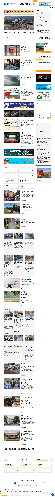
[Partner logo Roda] (31, 485)
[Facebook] (50, 7)
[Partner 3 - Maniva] (15, 483)
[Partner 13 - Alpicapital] (19, 485)
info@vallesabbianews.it (40, 491)
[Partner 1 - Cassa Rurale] (6, 483)
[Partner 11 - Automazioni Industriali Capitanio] (44, 483)
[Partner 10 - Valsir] (40, 483)
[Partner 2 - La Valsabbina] (10, 483)
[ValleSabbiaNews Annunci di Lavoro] (43, 56)
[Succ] (50, 102)
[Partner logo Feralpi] (27, 485)
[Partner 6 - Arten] (27, 483)
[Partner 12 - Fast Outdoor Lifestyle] (48, 483)
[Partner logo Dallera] (31, 483)
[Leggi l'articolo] (19, 23)
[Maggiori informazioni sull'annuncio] (40, 46)
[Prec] (49, 102)
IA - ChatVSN (3, 495)
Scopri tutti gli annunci (40, 51)
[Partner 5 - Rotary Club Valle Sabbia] (23, 483)
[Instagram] (52, 7)
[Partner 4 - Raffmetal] (19, 483)
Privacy (0, 493)
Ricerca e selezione (38, 58)
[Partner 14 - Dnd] (23, 485)
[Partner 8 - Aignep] (35, 483)
